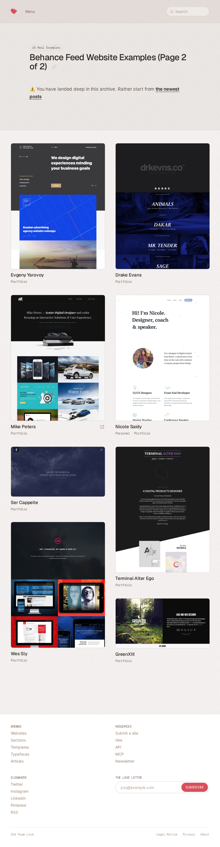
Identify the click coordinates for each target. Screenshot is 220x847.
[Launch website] (102, 427)
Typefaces (20, 754)
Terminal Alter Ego (134, 578)
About (204, 834)
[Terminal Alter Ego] (162, 509)
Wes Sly (19, 654)
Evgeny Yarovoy (27, 275)
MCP (119, 754)
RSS (14, 812)
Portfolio (19, 281)
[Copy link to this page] (54, 67)
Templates (20, 747)
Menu (30, 11)
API (118, 747)
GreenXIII (125, 654)
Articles (17, 761)
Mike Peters (23, 427)
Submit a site (126, 733)
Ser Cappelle (24, 502)
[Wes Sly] (58, 585)
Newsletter (124, 761)
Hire (118, 740)
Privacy (189, 834)
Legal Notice (166, 834)
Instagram (19, 791)
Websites (19, 733)
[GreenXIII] (162, 623)
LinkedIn (18, 798)
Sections (18, 740)
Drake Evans (128, 275)
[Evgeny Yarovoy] (58, 206)
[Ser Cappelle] (58, 471)
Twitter (17, 784)
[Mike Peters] (58, 358)
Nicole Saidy (128, 427)
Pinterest (18, 805)
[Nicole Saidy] (162, 358)
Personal (122, 433)
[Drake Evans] (162, 206)
